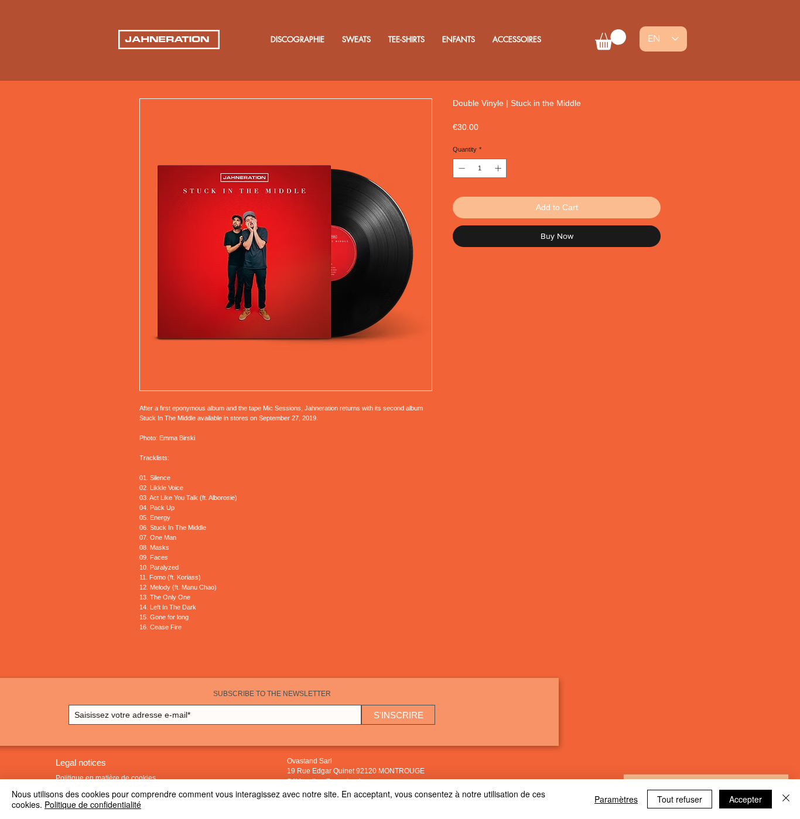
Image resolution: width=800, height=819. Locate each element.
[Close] (786, 799)
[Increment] (499, 168)
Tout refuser (679, 799)
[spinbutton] (480, 168)
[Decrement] (460, 168)
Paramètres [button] (616, 799)
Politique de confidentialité (93, 804)
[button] (610, 39)
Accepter (745, 799)
